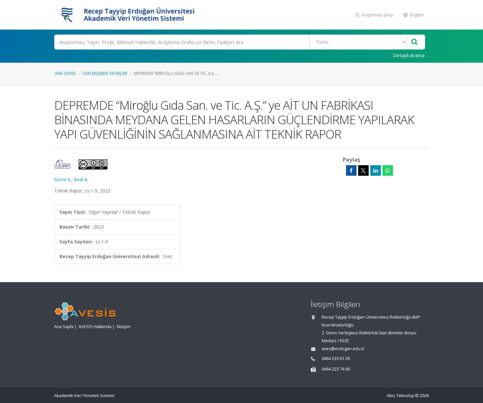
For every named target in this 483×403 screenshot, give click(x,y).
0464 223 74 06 (336, 369)
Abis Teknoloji (400, 395)
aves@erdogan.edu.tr (343, 348)
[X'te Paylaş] (363, 170)
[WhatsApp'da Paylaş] (387, 170)
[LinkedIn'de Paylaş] (375, 170)
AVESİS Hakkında (95, 326)
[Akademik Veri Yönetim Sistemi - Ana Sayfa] (68, 15)
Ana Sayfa (65, 73)
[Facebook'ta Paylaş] (351, 170)
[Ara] (414, 42)
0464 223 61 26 (336, 358)
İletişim (123, 326)
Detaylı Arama (409, 55)
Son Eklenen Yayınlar (104, 73)
